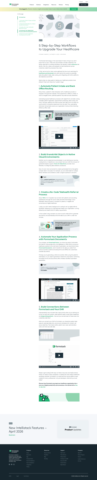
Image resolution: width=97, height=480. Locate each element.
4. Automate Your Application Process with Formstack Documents (28, 31)
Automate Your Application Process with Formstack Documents (58, 237)
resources (74, 64)
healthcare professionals (46, 73)
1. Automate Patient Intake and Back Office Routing (27, 21)
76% (43, 198)
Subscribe (74, 9)
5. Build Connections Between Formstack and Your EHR (26, 34)
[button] (31, 5)
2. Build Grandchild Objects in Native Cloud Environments (27, 24)
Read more (12, 435)
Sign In (87, 1)
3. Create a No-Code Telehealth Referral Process (26, 28)
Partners (61, 4)
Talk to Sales (83, 4)
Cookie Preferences (81, 459)
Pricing (67, 4)
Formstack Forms (54, 242)
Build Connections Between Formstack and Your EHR (54, 308)
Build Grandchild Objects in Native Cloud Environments (57, 155)
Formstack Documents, (45, 248)
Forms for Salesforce (60, 164)
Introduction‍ (22, 17)
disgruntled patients (47, 316)
